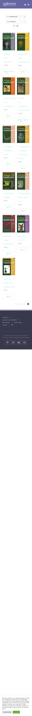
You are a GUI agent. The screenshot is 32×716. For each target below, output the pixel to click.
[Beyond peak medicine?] (9, 223)
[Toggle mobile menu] (28, 5)
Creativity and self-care (9, 150)
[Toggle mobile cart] (25, 5)
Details (12, 71)
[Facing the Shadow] (9, 41)
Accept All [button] (16, 712)
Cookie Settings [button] (7, 712)
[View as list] (17, 25)
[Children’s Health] (9, 181)
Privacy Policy (18, 322)
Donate (5, 325)
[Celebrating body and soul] (23, 181)
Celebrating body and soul (24, 197)
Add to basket (6, 72)
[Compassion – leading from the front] (23, 134)
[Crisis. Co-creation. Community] (23, 86)
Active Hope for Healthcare (9, 283)
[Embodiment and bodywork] (9, 86)
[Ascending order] (24, 16)
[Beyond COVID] (23, 223)
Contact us (6, 317)
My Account (6, 322)
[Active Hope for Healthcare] (9, 266)
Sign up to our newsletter (10, 320)
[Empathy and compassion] (23, 41)
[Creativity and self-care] (9, 134)
